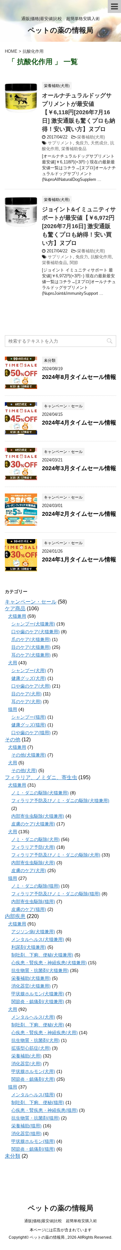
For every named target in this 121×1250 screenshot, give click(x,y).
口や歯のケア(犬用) (31, 686)
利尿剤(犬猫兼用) (28, 947)
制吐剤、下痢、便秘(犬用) (37, 1024)
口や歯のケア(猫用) (31, 732)
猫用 (12, 709)
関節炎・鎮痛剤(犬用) (33, 1079)
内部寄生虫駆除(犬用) (33, 862)
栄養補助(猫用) (26, 1125)
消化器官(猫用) (26, 1133)
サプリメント (60, 142)
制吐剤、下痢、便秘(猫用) (37, 1102)
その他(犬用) (24, 770)
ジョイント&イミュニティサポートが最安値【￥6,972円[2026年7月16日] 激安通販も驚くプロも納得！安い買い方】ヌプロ (79, 226)
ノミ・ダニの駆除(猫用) (35, 886)
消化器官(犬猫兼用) (31, 986)
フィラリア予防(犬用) (33, 847)
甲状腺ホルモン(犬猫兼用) (37, 993)
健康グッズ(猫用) (28, 724)
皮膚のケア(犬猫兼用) (33, 823)
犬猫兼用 (17, 616)
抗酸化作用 (101, 256)
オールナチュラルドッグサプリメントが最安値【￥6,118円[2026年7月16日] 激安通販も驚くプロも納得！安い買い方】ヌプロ (78, 112)
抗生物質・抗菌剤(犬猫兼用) (40, 970)
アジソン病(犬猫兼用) (33, 931)
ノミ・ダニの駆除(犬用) (35, 839)
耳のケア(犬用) (26, 701)
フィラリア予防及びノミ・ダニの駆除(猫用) (55, 893)
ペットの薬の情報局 (60, 30)
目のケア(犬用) (26, 693)
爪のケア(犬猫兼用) (31, 639)
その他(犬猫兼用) (28, 755)
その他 (12, 739)
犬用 (12, 662)
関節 (74, 262)
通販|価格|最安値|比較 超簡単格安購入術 (60, 1221)
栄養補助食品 (73, 148)
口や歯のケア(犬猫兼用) (35, 631)
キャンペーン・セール (30, 601)
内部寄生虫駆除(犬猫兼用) (37, 816)
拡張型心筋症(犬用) (31, 1048)
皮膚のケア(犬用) (28, 870)
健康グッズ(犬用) (28, 678)
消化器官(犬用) (26, 1063)
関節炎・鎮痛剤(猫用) (33, 1149)
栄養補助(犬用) (91, 137)
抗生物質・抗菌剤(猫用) (35, 1118)
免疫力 (82, 142)
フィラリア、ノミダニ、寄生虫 (41, 777)
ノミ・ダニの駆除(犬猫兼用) (40, 792)
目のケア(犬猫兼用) (31, 647)
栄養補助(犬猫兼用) (31, 978)
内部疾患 (15, 916)
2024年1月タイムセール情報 (79, 559)
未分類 (12, 1156)
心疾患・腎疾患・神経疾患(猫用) (44, 1110)
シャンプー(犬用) (28, 670)
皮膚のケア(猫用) (28, 909)
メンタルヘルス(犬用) (33, 1017)
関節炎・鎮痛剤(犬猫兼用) (37, 1001)
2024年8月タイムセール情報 (79, 377)
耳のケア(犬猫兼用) (31, 655)
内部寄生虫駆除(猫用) (33, 901)
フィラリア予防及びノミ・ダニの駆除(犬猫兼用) (60, 800)
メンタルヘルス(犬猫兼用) (37, 939)
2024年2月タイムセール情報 (79, 514)
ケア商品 (15, 608)
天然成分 (99, 142)
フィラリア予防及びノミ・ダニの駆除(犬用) (55, 854)
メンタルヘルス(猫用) (33, 1094)
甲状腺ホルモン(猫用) (33, 1141)
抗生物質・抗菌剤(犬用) (35, 1040)
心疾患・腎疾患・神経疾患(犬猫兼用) (49, 962)
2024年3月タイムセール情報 (79, 468)
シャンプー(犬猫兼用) (33, 623)
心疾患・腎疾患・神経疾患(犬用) (44, 1032)
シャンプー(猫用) (28, 717)
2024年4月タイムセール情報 (79, 422)
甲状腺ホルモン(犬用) (33, 1071)
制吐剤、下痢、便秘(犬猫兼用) (42, 954)
